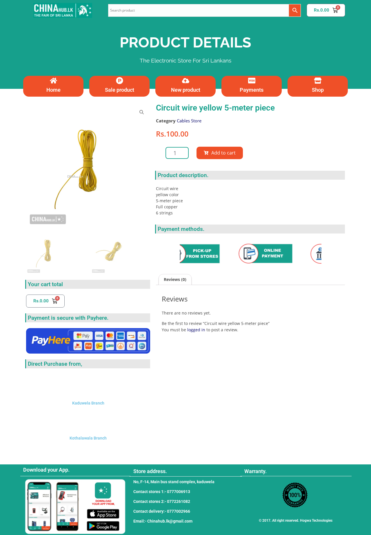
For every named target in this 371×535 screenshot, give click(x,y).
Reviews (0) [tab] (175, 279)
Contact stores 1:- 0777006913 (161, 491)
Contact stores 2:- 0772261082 (161, 501)
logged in (196, 329)
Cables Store (189, 121)
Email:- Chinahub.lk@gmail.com (162, 521)
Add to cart (223, 153)
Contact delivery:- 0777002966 (161, 511)
